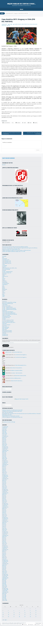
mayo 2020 (4, 431)
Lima (3, 285)
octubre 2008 (4, 590)
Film (3, 277)
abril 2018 (4, 456)
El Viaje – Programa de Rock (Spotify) (9, 308)
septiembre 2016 (5, 478)
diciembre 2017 (5, 461)
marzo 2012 (4, 542)
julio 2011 (4, 551)
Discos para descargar (6, 269)
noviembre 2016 (5, 476)
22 (24, 614)
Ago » (6, 619)
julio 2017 (4, 466)
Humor (3, 279)
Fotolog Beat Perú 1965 (6, 316)
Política (3, 292)
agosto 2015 (4, 494)
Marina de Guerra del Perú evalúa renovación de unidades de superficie (15, 246)
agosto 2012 (4, 536)
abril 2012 (4, 541)
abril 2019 (4, 442)
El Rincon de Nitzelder (6, 305)
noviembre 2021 (5, 426)
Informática (4, 281)
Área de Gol (4, 301)
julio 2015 (4, 495)
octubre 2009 (4, 576)
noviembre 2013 (5, 518)
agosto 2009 (4, 579)
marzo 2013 (4, 528)
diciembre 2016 (5, 475)
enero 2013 (4, 530)
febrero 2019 (4, 444)
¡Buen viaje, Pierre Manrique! (7, 412)
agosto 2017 (4, 465)
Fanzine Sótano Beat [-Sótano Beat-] (8, 313)
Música (3, 286)
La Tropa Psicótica (5, 283)
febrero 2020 (4, 433)
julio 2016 (4, 481)
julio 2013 (4, 523)
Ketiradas (4, 318)
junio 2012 (4, 538)
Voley (3, 296)
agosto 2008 (4, 593)
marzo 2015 (4, 499)
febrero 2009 (4, 586)
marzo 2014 (4, 514)
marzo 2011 (4, 556)
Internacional (35, 24)
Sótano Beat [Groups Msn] (7, 330)
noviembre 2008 (5, 589)
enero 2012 (4, 544)
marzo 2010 (4, 570)
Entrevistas (4, 274)
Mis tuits (4, 164)
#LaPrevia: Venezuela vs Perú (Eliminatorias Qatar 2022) (12, 410)
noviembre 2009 (5, 575)
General (31, 24)
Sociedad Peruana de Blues (7, 331)
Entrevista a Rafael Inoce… (17, 352)
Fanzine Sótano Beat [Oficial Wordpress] (9, 314)
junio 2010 (4, 567)
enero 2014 (4, 516)
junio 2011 (4, 553)
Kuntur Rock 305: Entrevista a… (17, 380)
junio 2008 (4, 595)
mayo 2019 (4, 440)
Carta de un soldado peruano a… (15, 378)
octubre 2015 (4, 491)
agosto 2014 (4, 508)
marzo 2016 (4, 485)
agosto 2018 (4, 451)
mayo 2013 (4, 525)
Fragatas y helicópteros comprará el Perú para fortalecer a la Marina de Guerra (16, 250)
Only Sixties (4, 323)
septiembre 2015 (5, 492)
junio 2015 (4, 496)
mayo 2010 (4, 568)
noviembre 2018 (5, 448)
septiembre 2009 (5, 577)
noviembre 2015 (5, 490)
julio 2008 (4, 594)
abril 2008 (4, 598)
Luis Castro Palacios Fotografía (7, 321)
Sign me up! (6, 345)
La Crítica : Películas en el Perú (8, 320)
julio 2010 (4, 566)
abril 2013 (4, 527)
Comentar (37, 150)
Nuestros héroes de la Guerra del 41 (8, 322)
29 (24, 616)
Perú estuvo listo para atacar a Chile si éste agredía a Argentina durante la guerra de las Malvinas (19, 247)
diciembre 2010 (5, 560)
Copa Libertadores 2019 (6, 262)
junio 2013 (4, 524)
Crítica (3, 264)
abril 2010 (4, 569)
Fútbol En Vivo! (26, 24)
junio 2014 (4, 510)
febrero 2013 (4, 529)
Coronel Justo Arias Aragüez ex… (21, 354)
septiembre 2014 (5, 507)
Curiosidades (4, 265)
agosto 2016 (4, 479)
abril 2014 (4, 512)
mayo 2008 (4, 596)
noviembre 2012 (5, 533)
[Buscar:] (7, 389)
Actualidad (16, 24)
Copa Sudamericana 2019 (6, 263)
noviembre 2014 (5, 504)
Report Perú (4, 326)
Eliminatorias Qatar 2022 (6, 272)
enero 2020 (4, 435)
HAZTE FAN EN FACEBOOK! (8, 158)
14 (19, 612)
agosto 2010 (4, 564)
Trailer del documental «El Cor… (21, 365)
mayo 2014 (4, 511)
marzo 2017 (4, 471)
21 (19, 614)
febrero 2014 (4, 515)
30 (30, 616)
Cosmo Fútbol (4, 304)
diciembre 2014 (5, 503)
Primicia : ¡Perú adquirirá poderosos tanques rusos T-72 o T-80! (13, 251)
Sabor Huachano (5, 328)
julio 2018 (4, 452)
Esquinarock (4, 310)
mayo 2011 (4, 554)
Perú (3, 291)
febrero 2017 (4, 472)
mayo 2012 (4, 540)
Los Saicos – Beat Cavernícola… (16, 373)
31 (35, 616)
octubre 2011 (4, 548)
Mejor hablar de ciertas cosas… (21, 4)
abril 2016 (4, 484)
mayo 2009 (4, 582)
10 (35, 610)
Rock (3, 294)
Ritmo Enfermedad (5, 327)
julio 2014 (4, 509)
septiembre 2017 (5, 464)
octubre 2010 (4, 562)
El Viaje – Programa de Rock (7, 271)
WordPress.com (5, 334)
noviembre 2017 (5, 462)
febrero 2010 (4, 572)
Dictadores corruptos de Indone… (17, 370)
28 (19, 616)
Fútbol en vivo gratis (6, 315)
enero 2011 (4, 559)
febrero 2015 (4, 501)
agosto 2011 (4, 550)
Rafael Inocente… (9, 352)
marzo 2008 (4, 599)
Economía (4, 270)
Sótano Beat (4, 329)
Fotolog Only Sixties (6, 317)
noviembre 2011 (5, 547)
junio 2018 (4, 453)
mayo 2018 (4, 455)
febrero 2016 (4, 487)
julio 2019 (4, 438)
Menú (21, 9)
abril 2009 (4, 583)
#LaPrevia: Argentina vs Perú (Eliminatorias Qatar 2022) (12, 417)
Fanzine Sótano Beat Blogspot (7, 311)
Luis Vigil (10, 24)
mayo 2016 (4, 483)
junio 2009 (4, 581)
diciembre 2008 (5, 588)
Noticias (3, 290)
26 (8, 616)
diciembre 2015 (5, 489)
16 (30, 612)
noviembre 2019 (5, 436)
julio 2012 (4, 537)
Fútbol (23, 24)
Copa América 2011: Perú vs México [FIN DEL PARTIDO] (34, 133)
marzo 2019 (4, 443)
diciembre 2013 (5, 517)
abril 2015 (4, 498)
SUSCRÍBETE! (5, 338)
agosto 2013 (4, 522)
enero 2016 (4, 488)
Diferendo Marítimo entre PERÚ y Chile (9, 268)
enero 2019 (4, 445)
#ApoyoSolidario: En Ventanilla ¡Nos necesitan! (10, 416)
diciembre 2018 (5, 446)
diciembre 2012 (5, 531)
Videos (3, 295)
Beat (3, 257)
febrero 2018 (4, 458)
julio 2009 (4, 580)
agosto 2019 (4, 437)
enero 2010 (4, 573)
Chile (9, 25)
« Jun (3, 619)
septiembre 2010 (5, 563)
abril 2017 (4, 470)
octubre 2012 (4, 534)
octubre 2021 (4, 427)
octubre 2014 (4, 505)
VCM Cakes (4, 333)
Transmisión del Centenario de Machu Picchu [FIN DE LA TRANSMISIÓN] (11, 133)
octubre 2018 (4, 449)
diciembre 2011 (5, 546)
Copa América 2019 (5, 259)
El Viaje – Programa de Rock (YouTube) (9, 309)
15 (24, 612)
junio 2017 (4, 468)
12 (8, 612)
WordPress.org (5, 335)
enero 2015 (4, 502)
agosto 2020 (4, 430)
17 (35, 612)
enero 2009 (4, 587)
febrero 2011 (4, 557)
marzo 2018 (4, 457)
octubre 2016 (4, 477)
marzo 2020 (4, 432)
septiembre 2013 (5, 521)
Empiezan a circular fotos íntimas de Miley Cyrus (11, 249)
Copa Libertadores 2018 (6, 261)
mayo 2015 (4, 497)
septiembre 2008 (5, 592)
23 (30, 614)
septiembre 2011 (5, 549)
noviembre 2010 (5, 561)
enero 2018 (4, 459)
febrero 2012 (4, 543)
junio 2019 (4, 439)
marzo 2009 (4, 584)
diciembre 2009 (5, 574)
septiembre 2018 (5, 450)
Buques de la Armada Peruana (7, 303)
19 (8, 614)
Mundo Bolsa (4, 289)
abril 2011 (4, 555)
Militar (3, 288)
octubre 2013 (4, 520)
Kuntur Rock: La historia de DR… (20, 375)
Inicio (2, 13)
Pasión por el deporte (6, 324)
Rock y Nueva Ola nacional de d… (16, 367)
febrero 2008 (4, 600)
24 (35, 614)
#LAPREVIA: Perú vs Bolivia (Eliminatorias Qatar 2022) (12, 411)
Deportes (19, 24)
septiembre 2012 (5, 535)
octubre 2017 (4, 463)
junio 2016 (4, 482)
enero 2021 (4, 429)
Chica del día (4, 258)
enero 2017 (4, 474)
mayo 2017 (4, 469)
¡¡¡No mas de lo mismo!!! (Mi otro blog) (9, 302)
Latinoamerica (4, 25)
